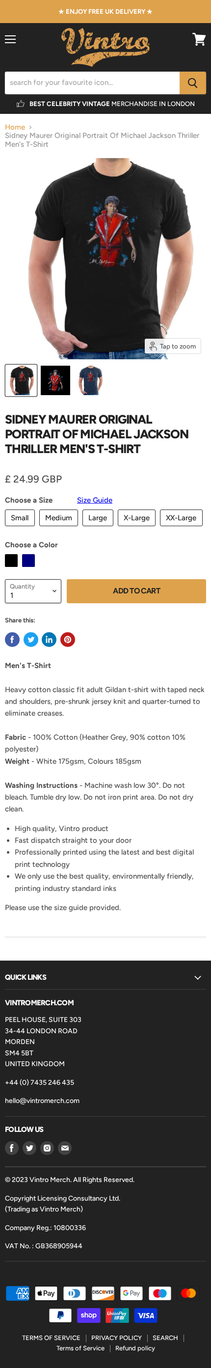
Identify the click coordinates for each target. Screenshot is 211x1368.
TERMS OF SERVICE (51, 1337)
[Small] (21, 528)
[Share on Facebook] (12, 639)
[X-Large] (138, 528)
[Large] (99, 528)
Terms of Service (80, 1348)
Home (15, 127)
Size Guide (94, 500)
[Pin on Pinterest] (67, 639)
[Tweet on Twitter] (31, 639)
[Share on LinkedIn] (49, 639)
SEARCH (165, 1337)
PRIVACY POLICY (116, 1337)
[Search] (193, 83)
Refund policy (135, 1348)
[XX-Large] (182, 528)
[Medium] (60, 528)
